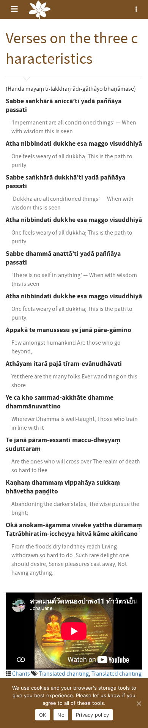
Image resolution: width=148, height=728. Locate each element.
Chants (21, 674)
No (61, 715)
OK (42, 715)
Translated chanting (64, 674)
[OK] (138, 703)
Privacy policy (92, 715)
